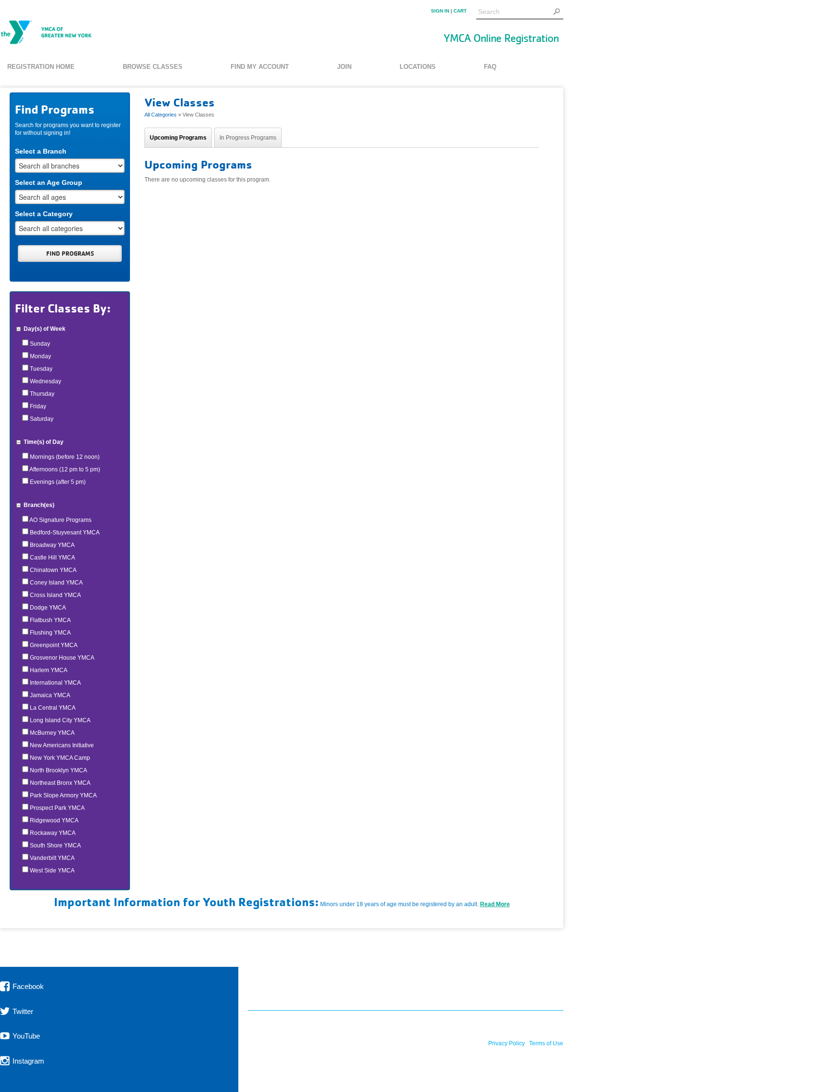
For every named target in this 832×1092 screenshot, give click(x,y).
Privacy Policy (506, 1043)
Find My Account (260, 66)
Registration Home (41, 66)
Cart (460, 10)
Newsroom (425, 988)
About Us (366, 988)
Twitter (22, 1011)
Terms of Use (546, 1043)
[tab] (178, 137)
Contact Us (541, 988)
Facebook (27, 986)
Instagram (27, 1060)
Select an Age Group (48, 182)
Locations (418, 66)
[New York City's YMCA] (46, 33)
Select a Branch (40, 151)
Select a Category (44, 214)
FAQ (490, 66)
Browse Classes (152, 66)
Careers (483, 988)
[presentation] (178, 137)
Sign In (440, 10)
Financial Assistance (288, 988)
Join (344, 66)
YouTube (25, 1036)
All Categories (160, 114)
